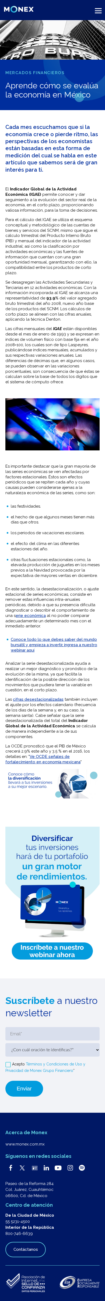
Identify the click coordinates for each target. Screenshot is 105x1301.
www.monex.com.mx (25, 1144)
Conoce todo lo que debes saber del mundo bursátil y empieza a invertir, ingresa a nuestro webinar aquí (54, 645)
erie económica (31, 615)
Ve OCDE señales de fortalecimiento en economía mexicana (42, 759)
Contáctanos (25, 1249)
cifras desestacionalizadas (38, 699)
